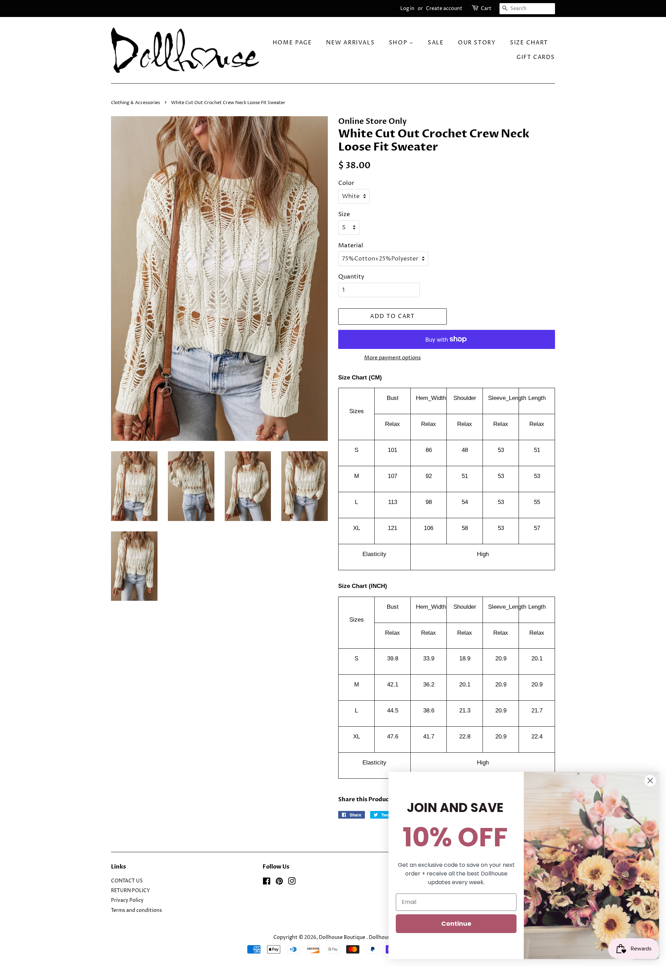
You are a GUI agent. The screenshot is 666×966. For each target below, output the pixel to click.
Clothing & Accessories (136, 103)
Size (344, 214)
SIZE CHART (529, 42)
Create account (444, 8)
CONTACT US (127, 881)
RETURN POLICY (130, 890)
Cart (486, 8)
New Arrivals (350, 42)
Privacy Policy (127, 900)
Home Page (292, 42)
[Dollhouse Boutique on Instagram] (292, 882)
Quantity (351, 277)
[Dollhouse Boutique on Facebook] (267, 882)
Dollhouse (381, 937)
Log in (407, 8)
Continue (456, 923)
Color (346, 183)
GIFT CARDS (535, 57)
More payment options (392, 357)
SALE (436, 42)
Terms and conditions (136, 910)
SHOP (399, 42)
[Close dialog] (650, 781)
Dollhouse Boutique (342, 937)
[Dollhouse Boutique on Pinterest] (279, 882)
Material (350, 245)
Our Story (477, 42)
